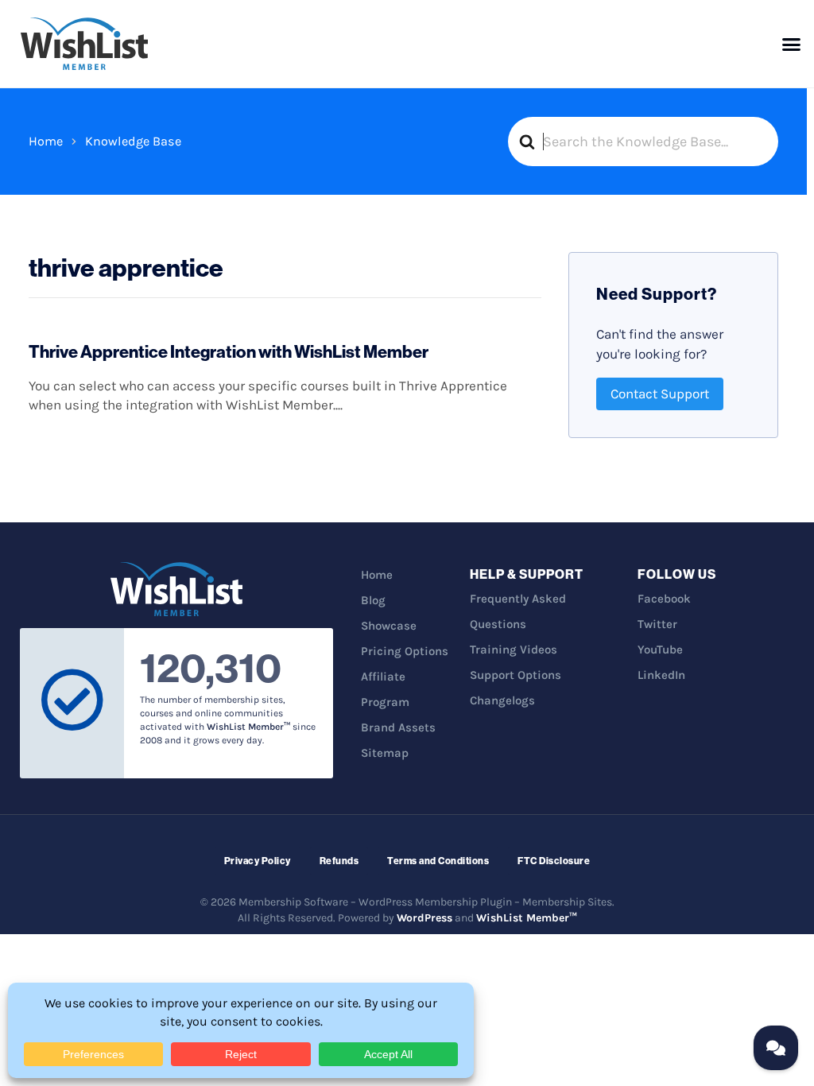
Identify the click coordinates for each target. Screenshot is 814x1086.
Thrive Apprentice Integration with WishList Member (228, 351)
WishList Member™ (526, 918)
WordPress (424, 918)
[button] (792, 44)
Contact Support (659, 393)
